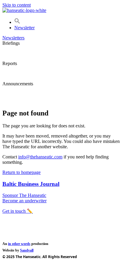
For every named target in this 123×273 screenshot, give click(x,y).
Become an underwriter (24, 200)
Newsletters (13, 37)
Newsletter (24, 27)
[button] (17, 22)
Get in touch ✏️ (17, 211)
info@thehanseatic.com (40, 156)
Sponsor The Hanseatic (24, 195)
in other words (19, 244)
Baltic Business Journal (30, 184)
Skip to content (16, 4)
